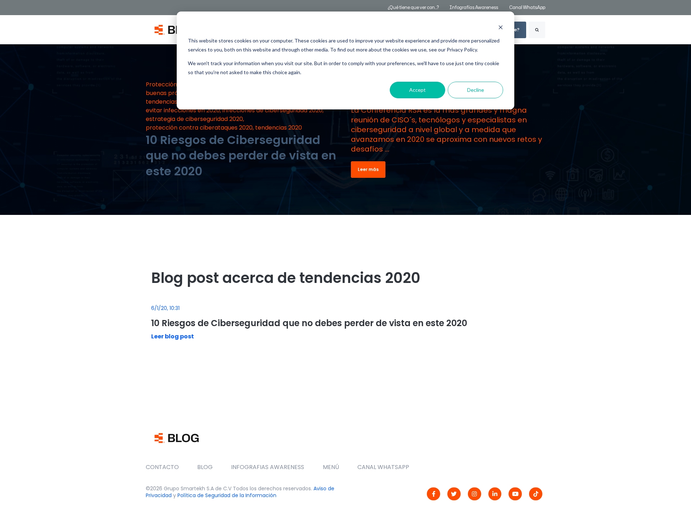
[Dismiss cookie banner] (500, 27)
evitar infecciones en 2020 (183, 110)
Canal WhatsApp (527, 7)
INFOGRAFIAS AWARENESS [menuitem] (267, 467)
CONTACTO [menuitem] (162, 467)
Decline (475, 90)
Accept (417, 90)
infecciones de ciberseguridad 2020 (272, 110)
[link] (433, 494)
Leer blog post (172, 336)
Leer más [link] (368, 169)
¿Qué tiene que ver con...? (413, 7)
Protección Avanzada (176, 84)
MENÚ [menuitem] (331, 467)
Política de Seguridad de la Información (226, 495)
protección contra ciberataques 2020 (199, 127)
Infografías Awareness (474, 7)
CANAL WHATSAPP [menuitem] (383, 467)
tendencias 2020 (278, 127)
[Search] (537, 30)
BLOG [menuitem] (205, 467)
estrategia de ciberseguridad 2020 (194, 119)
